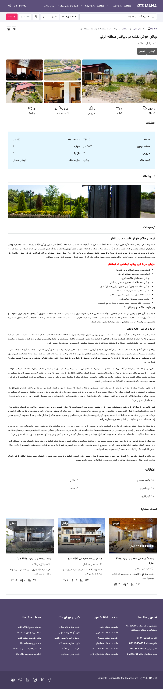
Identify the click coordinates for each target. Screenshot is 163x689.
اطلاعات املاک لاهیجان (107, 638)
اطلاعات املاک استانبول (107, 643)
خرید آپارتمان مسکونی (69, 632)
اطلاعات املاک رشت (108, 627)
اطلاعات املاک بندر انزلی (107, 632)
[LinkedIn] (28, 680)
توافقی (152, 51)
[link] (133, 535)
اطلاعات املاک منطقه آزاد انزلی (104, 654)
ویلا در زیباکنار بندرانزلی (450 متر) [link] (85, 559)
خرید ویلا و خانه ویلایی (69, 627)
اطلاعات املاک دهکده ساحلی (104, 649)
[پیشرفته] (36, 17)
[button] (14, 29)
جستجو (11, 17)
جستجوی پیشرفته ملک (30, 643)
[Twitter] (42, 680)
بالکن (72, 480)
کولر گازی (146, 496)
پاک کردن (25, 17)
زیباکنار (125, 29)
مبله (73, 488)
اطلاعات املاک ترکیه (95, 6)
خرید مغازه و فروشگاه (69, 643)
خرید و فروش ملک (69, 6)
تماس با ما (49, 6)
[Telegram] (13, 680)
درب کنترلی (145, 488)
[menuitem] (17, 6)
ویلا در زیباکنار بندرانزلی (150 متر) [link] (34, 559)
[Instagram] (35, 680)
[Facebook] (49, 680)
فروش (142, 51)
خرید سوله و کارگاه (71, 649)
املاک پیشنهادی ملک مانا (29, 632)
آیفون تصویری (143, 480)
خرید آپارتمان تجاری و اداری (67, 638)
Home (153, 29)
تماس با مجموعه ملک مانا (28, 654)
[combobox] (69, 17)
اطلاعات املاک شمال (121, 6)
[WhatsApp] (20, 680)
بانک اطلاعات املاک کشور (29, 638)
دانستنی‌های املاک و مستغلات (26, 649)
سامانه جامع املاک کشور (29, 627)
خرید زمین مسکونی (70, 654)
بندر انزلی (137, 29)
